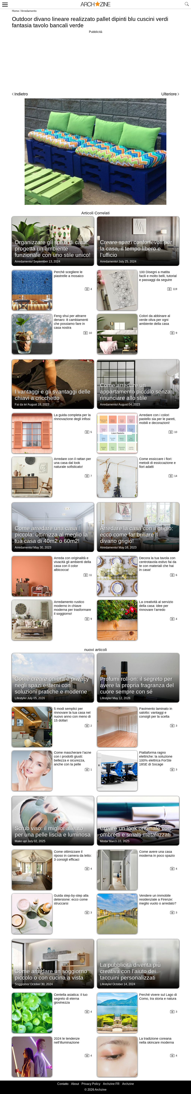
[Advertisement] (95, 60)
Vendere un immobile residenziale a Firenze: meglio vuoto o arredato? (157, 899)
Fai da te (20, 404)
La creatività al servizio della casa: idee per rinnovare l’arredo (156, 606)
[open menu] (4, 4)
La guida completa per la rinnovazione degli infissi (72, 417)
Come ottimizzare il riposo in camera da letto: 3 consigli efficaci (73, 855)
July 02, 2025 (36, 841)
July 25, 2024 (127, 261)
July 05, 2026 (36, 698)
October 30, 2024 (41, 984)
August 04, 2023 (129, 404)
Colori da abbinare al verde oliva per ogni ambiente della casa (154, 320)
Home (15, 10)
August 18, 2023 (38, 404)
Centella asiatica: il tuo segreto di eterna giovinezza (70, 998)
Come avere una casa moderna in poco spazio (157, 853)
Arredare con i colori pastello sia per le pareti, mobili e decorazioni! (157, 419)
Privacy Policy (91, 1083)
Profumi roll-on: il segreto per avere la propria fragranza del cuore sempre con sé (137, 685)
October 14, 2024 (123, 984)
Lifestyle (20, 698)
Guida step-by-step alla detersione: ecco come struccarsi (71, 899)
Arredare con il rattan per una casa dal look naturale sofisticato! (72, 463)
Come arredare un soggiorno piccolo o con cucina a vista (51, 974)
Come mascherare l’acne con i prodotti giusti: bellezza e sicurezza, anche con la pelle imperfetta (72, 760)
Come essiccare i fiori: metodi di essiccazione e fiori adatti (157, 463)
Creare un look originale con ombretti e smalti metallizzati (135, 831)
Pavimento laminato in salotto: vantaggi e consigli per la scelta (155, 712)
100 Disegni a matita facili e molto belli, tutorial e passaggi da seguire (158, 276)
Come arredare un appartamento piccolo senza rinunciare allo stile (135, 391)
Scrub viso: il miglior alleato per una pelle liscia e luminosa (53, 831)
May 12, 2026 (121, 698)
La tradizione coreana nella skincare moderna (156, 1040)
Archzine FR (111, 1083)
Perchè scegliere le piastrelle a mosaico (69, 274)
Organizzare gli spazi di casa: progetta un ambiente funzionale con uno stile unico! (52, 248)
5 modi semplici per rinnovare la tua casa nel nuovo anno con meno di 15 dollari (72, 714)
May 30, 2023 (42, 547)
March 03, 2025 (119, 841)
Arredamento (29, 10)
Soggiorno (22, 984)
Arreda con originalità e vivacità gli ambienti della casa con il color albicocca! (72, 564)
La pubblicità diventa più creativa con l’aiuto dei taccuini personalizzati (130, 971)
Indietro (21, 94)
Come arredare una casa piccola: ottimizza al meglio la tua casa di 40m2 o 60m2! (51, 534)
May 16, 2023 (128, 547)
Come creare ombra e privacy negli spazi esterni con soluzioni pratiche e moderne (52, 685)
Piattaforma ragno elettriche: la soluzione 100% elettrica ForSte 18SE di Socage (155, 758)
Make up (20, 841)
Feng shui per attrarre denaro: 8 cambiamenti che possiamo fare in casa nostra (71, 322)
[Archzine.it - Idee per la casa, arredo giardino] (95, 4)
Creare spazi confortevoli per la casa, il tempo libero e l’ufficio (136, 248)
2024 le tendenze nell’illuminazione (67, 1040)
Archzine (128, 1083)
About (75, 1083)
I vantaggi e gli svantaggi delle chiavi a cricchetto (52, 395)
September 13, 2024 (46, 261)
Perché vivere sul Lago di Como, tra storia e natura (158, 996)
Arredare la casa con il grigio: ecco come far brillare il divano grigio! (136, 534)
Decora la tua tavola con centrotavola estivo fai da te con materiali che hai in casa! (157, 564)
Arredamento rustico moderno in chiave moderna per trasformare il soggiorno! (72, 608)
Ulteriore (169, 94)
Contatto (62, 1083)
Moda (103, 841)
